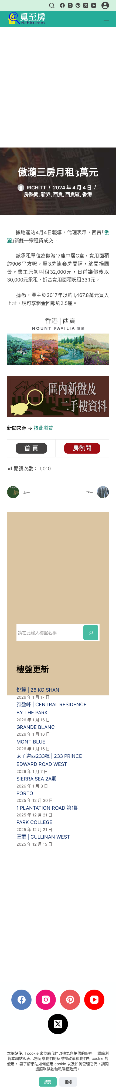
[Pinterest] (78, 5)
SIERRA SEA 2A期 (36, 779)
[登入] (105, 5)
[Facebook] (62, 5)
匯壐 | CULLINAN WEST (43, 837)
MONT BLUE (30, 742)
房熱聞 (31, 194)
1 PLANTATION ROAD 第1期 (47, 808)
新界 (46, 194)
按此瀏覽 (43, 428)
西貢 (58, 194)
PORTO (24, 793)
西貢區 (72, 194)
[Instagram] (70, 5)
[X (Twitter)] (85, 5)
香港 (87, 194)
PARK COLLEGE (34, 822)
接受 (47, 1082)
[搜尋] (51, 5)
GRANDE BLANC (35, 727)
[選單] (106, 19)
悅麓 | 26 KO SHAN (37, 690)
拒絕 (68, 1082)
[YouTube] (93, 5)
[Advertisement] (58, 87)
